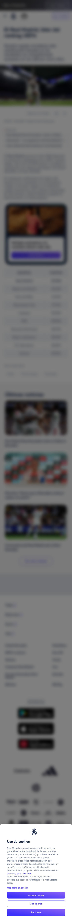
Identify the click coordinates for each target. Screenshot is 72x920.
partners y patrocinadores (19, 873)
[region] (36, 872)
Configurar (36, 903)
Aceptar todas (36, 895)
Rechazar (36, 912)
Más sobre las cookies (17, 888)
